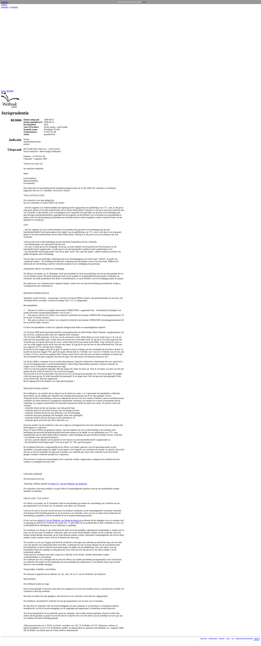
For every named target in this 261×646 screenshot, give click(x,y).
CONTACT (257, 640)
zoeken (4, 5)
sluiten (144, 2)
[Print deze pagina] (2, 94)
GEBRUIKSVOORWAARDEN (244, 638)
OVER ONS (203, 638)
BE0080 (10, 91)
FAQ (232, 638)
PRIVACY (257, 638)
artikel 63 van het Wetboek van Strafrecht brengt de (59, 520)
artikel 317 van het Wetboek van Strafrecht (68, 484)
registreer (14, 7)
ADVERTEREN (212, 638)
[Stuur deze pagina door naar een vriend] (5, 94)
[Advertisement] (9, 49)
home (3, 91)
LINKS (228, 638)
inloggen (5, 7)
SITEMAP (221, 638)
